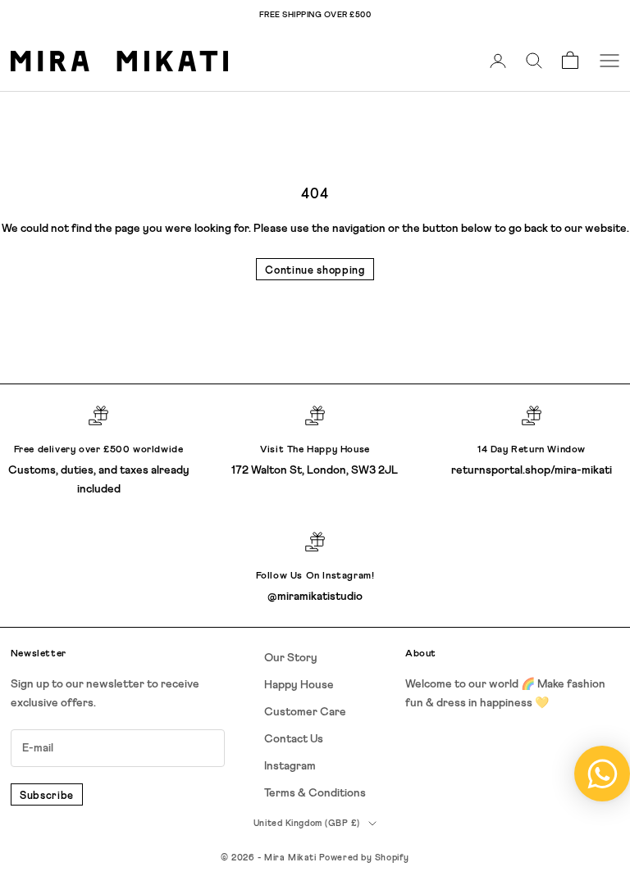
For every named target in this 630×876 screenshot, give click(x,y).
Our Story (290, 658)
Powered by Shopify (364, 857)
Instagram (290, 766)
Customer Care (305, 712)
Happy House (299, 685)
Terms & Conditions (315, 793)
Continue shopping (314, 271)
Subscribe (47, 796)
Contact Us (293, 739)
